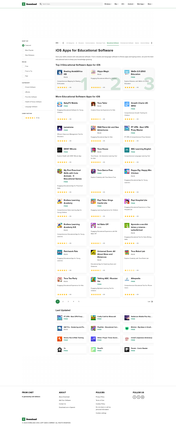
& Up (37, 118)
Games (137, 43)
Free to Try (28, 71)
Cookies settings (101, 413)
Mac (116, 4)
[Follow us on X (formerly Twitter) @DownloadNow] (138, 397)
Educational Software (113, 43)
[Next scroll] (151, 43)
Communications (90, 43)
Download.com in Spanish (67, 407)
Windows (107, 4)
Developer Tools (100, 43)
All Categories (70, 43)
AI (76, 43)
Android (130, 4)
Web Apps (140, 4)
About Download (64, 397)
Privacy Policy (100, 397)
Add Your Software (65, 400)
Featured (28, 45)
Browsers (81, 43)
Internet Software (145, 43)
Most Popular (29, 50)
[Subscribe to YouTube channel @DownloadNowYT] (142, 397)
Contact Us (62, 404)
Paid (26, 76)
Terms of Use (100, 400)
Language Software (31, 107)
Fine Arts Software (31, 97)
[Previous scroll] (63, 43)
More (149, 4)
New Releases (29, 55)
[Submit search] (40, 4)
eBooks (27, 92)
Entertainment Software (126, 43)
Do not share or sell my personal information (103, 408)
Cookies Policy (100, 404)
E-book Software (30, 87)
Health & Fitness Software (33, 102)
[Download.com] (29, 4)
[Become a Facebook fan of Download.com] (134, 397)
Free (26, 66)
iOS (122, 4)
